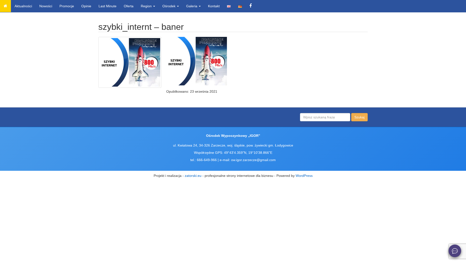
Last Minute (107, 6)
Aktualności (23, 6)
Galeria (192, 6)
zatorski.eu (193, 176)
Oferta (128, 6)
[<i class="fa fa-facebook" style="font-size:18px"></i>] (250, 6)
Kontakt (214, 6)
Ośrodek (169, 6)
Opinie (86, 6)
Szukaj (359, 117)
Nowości (45, 6)
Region (147, 6)
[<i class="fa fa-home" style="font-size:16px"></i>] (5, 6)
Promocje (66, 6)
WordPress (304, 176)
